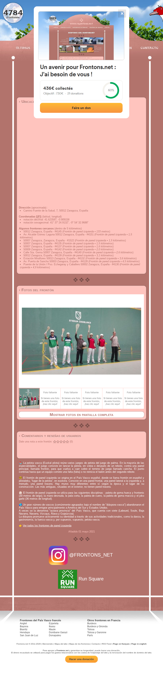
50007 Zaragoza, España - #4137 (42, 246)
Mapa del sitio (61, 644)
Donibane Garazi (58, 632)
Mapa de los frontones (79, 644)
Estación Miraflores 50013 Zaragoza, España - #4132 (54, 258)
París (90, 635)
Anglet (23, 623)
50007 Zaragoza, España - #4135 (42, 243)
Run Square (91, 578)
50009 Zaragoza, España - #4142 (42, 249)
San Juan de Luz (29, 635)
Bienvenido (48, 644)
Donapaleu (55, 635)
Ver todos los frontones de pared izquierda (47, 525)
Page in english (139, 644)
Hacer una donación (81, 659)
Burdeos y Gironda (97, 626)
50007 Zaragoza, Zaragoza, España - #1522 (48, 240)
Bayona (24, 626)
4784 (13, 12)
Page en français (121, 644)
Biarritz (23, 629)
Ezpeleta (53, 623)
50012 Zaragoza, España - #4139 (42, 255)
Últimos (23, 48)
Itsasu (52, 626)
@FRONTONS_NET (91, 555)
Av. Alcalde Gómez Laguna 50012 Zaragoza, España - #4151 (58, 234)
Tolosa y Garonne (96, 632)
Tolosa (90, 629)
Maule (52, 629)
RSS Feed (106, 644)
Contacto (148, 48)
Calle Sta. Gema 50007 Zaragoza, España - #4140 (52, 252)
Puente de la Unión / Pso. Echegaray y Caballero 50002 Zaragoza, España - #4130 (71, 264)
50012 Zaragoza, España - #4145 (42, 231)
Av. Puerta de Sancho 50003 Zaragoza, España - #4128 (55, 261)
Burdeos (91, 623)
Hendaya (25, 632)
